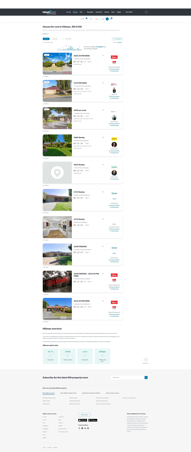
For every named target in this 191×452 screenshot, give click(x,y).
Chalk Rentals (114, 203)
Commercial (99, 12)
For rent (75, 12)
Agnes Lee (114, 94)
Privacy (44, 447)
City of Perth (129, 12)
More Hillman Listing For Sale (68, 393)
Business (107, 12)
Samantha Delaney (114, 227)
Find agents (90, 12)
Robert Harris (114, 177)
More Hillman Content (49, 393)
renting (60, 333)
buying (55, 333)
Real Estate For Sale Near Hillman (91, 393)
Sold (81, 12)
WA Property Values (63, 431)
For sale (68, 12)
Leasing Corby (114, 149)
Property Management (114, 67)
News (60, 419)
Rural (113, 12)
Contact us (61, 416)
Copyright (55, 447)
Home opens (62, 39)
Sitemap (60, 425)
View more (45, 33)
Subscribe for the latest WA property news (65, 377)
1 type (102, 19)
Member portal (84, 414)
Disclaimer (49, 447)
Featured (119, 42)
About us (61, 422)
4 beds (96, 19)
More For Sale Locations (112, 393)
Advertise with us (63, 428)
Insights (119, 12)
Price (91, 19)
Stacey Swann (114, 121)
